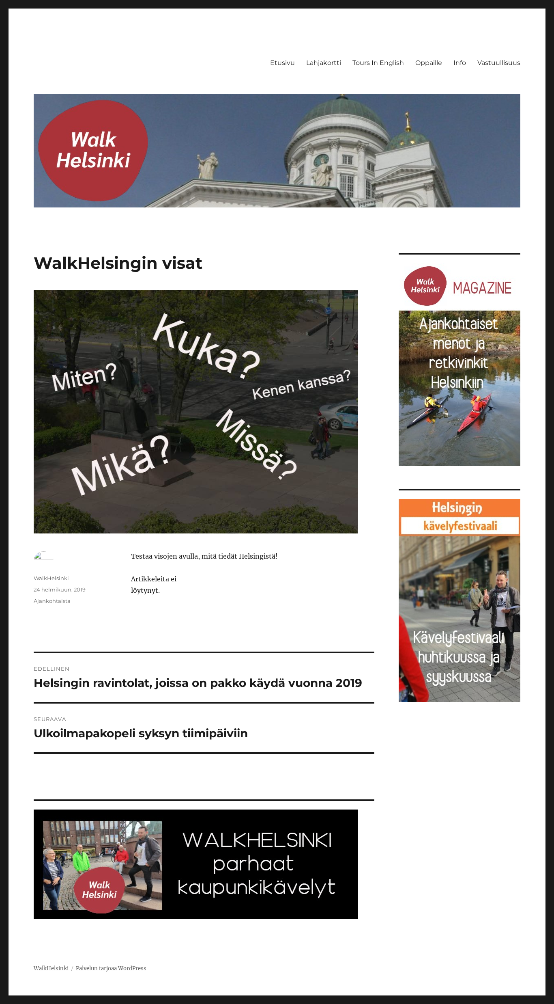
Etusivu (282, 63)
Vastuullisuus (498, 63)
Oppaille (428, 63)
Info (459, 63)
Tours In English (378, 63)
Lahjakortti (323, 63)
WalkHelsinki (51, 578)
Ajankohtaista (52, 601)
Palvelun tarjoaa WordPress (111, 968)
